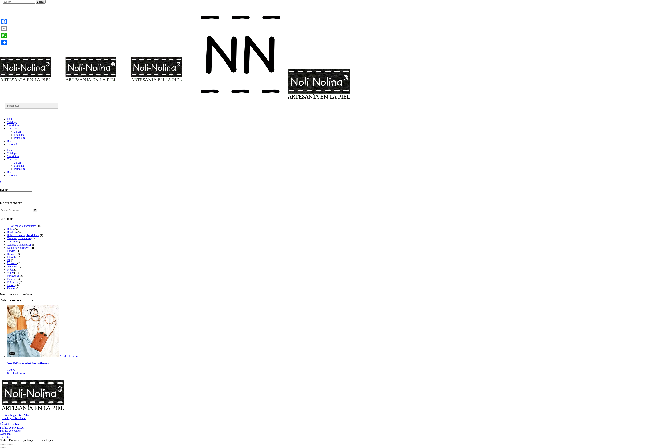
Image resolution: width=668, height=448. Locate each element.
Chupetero (12, 241)
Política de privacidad (12, 427)
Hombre (11, 253)
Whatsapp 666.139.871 (16, 415)
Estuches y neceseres (18, 247)
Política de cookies (10, 430)
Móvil (10, 269)
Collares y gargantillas (19, 244)
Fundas (11, 250)
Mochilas (12, 266)
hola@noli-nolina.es (14, 418)
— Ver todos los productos (21, 225)
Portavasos (13, 275)
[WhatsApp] (4, 35)
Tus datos (5, 436)
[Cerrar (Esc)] (11, 444)
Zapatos (11, 288)
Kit (8, 260)
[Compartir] (4, 42)
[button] (16, 373)
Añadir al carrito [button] (69, 356)
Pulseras (11, 279)
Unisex (11, 285)
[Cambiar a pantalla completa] (4, 444)
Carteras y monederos (19, 238)
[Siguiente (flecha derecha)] (4, 447)
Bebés (10, 228)
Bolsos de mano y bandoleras (23, 235)
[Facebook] (4, 21)
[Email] (4, 28)
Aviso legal (6, 433)
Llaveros (12, 263)
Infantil (11, 257)
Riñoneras (12, 282)
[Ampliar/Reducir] (1, 444)
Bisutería (12, 232)
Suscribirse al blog (10, 424)
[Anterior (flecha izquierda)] (1, 447)
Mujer (10, 272)
